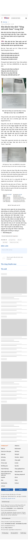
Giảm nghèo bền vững (6, 471)
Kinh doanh (18, 448)
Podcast (17, 483)
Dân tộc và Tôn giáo (6, 451)
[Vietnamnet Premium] (4, 446)
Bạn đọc (17, 465)
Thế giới (17, 454)
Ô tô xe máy (4, 463)
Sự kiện (21, 489)
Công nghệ (17, 460)
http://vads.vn (8, 527)
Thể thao (17, 451)
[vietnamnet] (7, 19)
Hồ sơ (16, 477)
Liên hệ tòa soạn (5, 501)
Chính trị (17, 445)
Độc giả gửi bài (14, 533)
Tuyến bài (7, 489)
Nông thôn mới (18, 471)
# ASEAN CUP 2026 (15, 18)
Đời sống (3, 457)
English (3, 477)
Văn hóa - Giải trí (19, 457)
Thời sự (3, 448)
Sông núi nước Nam (14, 242)
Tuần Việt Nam (5, 468)
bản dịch (19, 239)
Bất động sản (4, 465)
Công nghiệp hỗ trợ (19, 468)
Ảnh (2, 480)
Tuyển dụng (23, 533)
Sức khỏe (3, 460)
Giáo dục (5, 22)
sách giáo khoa (12, 239)
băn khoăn (5, 242)
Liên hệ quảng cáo (6, 518)
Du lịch (16, 463)
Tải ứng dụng (5, 533)
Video (16, 480)
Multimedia (4, 483)
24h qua (3, 486)
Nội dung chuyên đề (20, 474)
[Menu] (2, 18)
